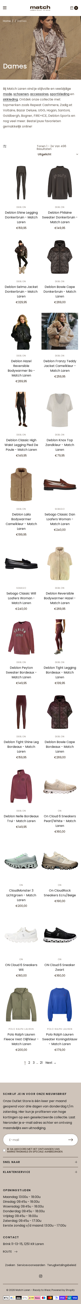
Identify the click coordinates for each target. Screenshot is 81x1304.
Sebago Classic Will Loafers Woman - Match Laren (21, 598)
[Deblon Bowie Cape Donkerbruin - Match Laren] (59, 256)
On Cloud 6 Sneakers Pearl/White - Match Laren (60, 821)
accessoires (39, 94)
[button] (10, 1252)
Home (7, 21)
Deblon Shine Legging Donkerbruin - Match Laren (21, 217)
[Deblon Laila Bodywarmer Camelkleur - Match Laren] (21, 484)
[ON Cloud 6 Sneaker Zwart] (59, 934)
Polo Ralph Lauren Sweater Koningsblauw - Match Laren (59, 1039)
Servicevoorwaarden (31, 1265)
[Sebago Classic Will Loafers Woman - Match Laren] (21, 563)
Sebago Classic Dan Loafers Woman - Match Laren (60, 519)
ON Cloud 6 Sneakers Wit (21, 967)
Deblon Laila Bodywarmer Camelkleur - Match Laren (21, 521)
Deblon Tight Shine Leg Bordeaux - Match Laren (21, 747)
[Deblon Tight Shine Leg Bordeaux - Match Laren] (21, 712)
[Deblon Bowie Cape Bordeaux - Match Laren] (59, 712)
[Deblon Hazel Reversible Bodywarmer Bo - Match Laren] (21, 331)
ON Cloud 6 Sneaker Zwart (59, 967)
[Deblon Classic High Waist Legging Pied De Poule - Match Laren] (21, 410)
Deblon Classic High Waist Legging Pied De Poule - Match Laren (21, 445)
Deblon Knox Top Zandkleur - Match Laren (59, 445)
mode (7, 94)
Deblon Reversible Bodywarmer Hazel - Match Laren (60, 598)
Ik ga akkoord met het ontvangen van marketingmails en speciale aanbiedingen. (35, 1150)
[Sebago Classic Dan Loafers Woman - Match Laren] (59, 484)
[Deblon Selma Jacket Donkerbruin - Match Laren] (21, 256)
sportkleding (59, 94)
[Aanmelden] (73, 1140)
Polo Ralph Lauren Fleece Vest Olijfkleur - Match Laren (21, 1039)
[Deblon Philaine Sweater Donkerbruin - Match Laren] (59, 182)
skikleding (10, 99)
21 (41, 1062)
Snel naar (11, 1162)
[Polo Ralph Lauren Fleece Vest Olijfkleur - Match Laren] (21, 1004)
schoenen (21, 94)
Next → (50, 1062)
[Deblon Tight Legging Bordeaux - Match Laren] (59, 637)
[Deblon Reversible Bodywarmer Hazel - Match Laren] (59, 563)
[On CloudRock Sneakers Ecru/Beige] (59, 860)
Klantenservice (16, 1172)
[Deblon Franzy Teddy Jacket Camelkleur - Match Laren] (59, 331)
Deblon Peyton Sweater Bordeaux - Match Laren (21, 672)
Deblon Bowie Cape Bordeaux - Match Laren (60, 747)
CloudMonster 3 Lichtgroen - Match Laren (21, 895)
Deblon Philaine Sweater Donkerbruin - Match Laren (60, 217)
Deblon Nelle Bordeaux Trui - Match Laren (21, 818)
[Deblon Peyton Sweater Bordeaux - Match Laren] (21, 637)
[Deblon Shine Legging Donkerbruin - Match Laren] (21, 182)
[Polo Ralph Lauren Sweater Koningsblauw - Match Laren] (59, 1004)
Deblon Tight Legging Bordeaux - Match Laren (60, 672)
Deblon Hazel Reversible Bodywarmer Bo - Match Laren (21, 368)
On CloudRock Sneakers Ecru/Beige (60, 893)
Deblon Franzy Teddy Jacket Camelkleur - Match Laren (59, 366)
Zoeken (10, 1265)
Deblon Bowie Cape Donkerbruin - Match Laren (59, 292)
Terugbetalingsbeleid (61, 1265)
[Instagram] (40, 1276)
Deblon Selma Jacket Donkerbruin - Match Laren (21, 292)
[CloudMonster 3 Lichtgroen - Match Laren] (21, 860)
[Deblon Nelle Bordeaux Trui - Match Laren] (21, 786)
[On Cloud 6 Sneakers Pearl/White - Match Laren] (59, 786)
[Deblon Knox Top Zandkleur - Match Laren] (59, 410)
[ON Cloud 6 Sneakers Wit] (21, 934)
